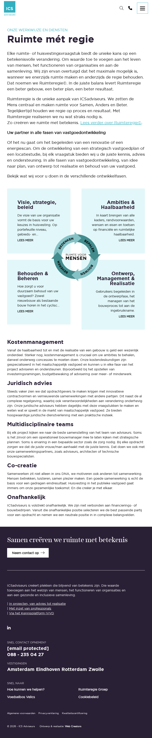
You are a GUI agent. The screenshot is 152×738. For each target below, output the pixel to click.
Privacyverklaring (48, 713)
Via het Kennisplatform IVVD (31, 613)
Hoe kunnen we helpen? (26, 689)
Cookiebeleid (88, 697)
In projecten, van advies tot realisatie (37, 603)
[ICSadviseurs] (9, 8)
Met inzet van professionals (30, 608)
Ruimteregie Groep (93, 689)
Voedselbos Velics (21, 697)
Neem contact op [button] (25, 553)
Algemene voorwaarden (21, 713)
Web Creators (73, 726)
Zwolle (96, 669)
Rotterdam (74, 669)
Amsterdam (20, 669)
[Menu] (142, 8)
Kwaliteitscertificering (74, 713)
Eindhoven (48, 669)
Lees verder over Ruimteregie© (110, 122)
